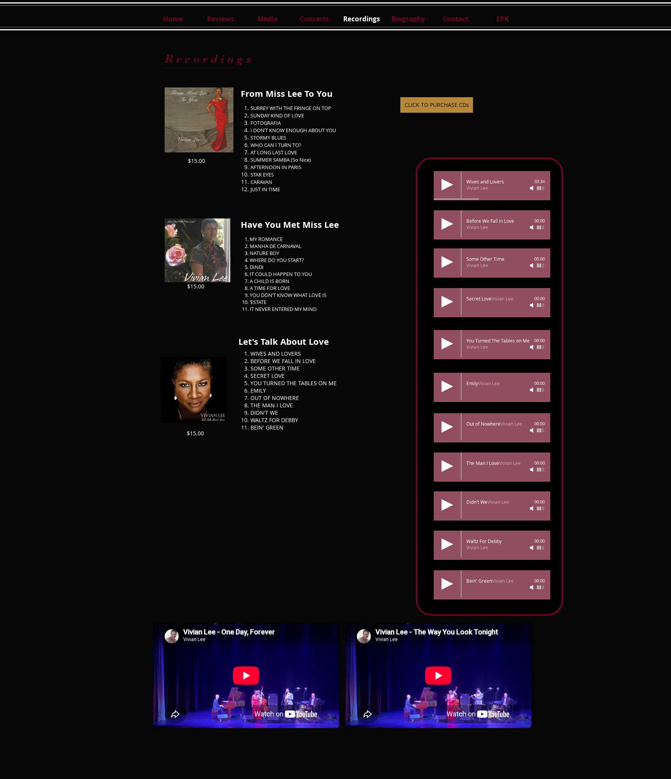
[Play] (447, 184)
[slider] (541, 188)
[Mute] (532, 188)
